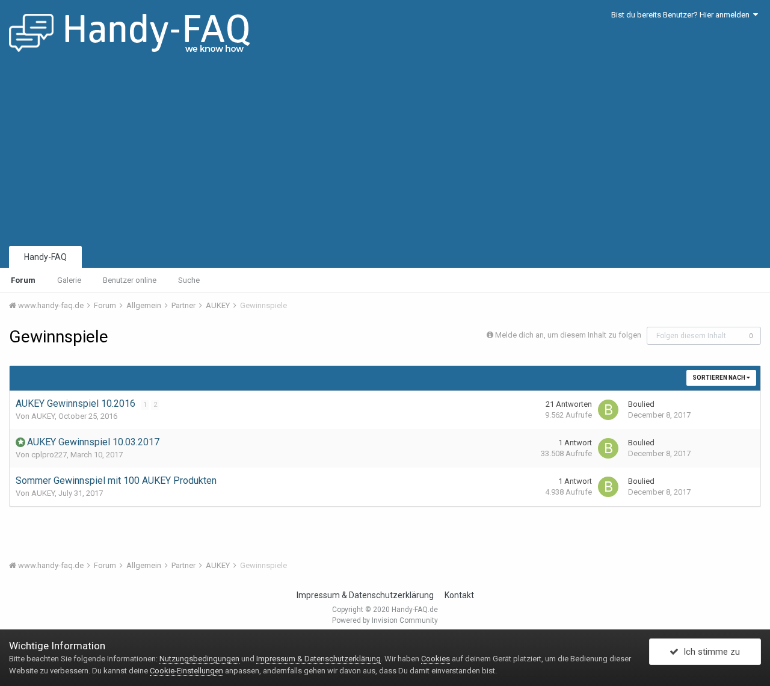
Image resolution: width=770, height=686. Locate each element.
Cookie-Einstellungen (186, 670)
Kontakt (459, 595)
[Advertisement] (385, 153)
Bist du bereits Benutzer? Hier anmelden (682, 14)
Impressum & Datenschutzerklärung (365, 595)
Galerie (69, 280)
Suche (189, 280)
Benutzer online (129, 280)
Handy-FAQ (45, 257)
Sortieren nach (719, 377)
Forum (23, 280)
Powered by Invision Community (385, 620)
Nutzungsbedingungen (199, 658)
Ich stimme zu (709, 651)
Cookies (435, 658)
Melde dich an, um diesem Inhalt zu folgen (568, 334)
